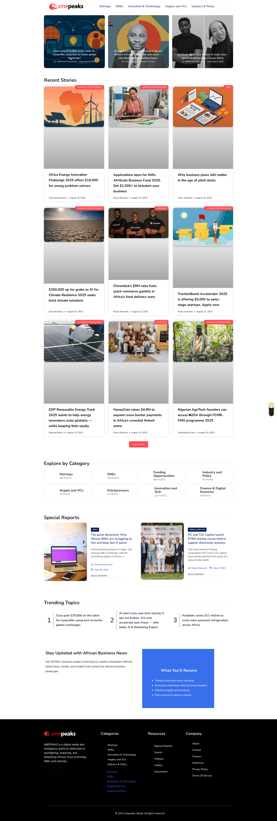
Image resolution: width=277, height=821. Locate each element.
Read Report (99, 575)
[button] (138, 444)
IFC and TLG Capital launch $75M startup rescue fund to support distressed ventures (207, 539)
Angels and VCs (176, 6)
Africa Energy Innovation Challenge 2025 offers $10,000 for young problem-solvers (73, 180)
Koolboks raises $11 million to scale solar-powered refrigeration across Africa (203, 56)
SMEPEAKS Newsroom (67, 61)
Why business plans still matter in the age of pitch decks (202, 177)
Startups (105, 6)
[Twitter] (47, 770)
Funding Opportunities (90, 18)
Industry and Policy (212, 474)
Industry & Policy (203, 6)
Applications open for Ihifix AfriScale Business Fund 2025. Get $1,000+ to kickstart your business (137, 183)
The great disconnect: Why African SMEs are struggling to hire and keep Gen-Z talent (111, 539)
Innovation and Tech (165, 490)
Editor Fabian (131, 61)
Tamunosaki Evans (103, 564)
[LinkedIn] (62, 770)
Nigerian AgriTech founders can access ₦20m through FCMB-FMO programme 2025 (202, 415)
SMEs (119, 6)
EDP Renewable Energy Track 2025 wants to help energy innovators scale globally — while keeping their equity (72, 417)
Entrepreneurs (118, 490)
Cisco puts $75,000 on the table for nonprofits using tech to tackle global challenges (74, 54)
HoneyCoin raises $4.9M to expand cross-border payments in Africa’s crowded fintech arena (137, 417)
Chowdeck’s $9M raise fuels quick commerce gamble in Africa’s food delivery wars (135, 291)
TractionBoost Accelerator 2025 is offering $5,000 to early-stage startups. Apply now (202, 299)
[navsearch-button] (225, 6)
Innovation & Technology (144, 6)
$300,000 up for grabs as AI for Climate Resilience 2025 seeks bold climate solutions (74, 295)
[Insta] (54, 770)
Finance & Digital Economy (213, 490)
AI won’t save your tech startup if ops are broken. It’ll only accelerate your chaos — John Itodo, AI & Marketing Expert (138, 54)
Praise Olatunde (199, 568)
